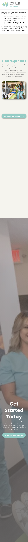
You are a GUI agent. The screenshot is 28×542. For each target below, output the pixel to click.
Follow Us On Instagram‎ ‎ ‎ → (14, 116)
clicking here (21, 30)
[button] (3, 93)
